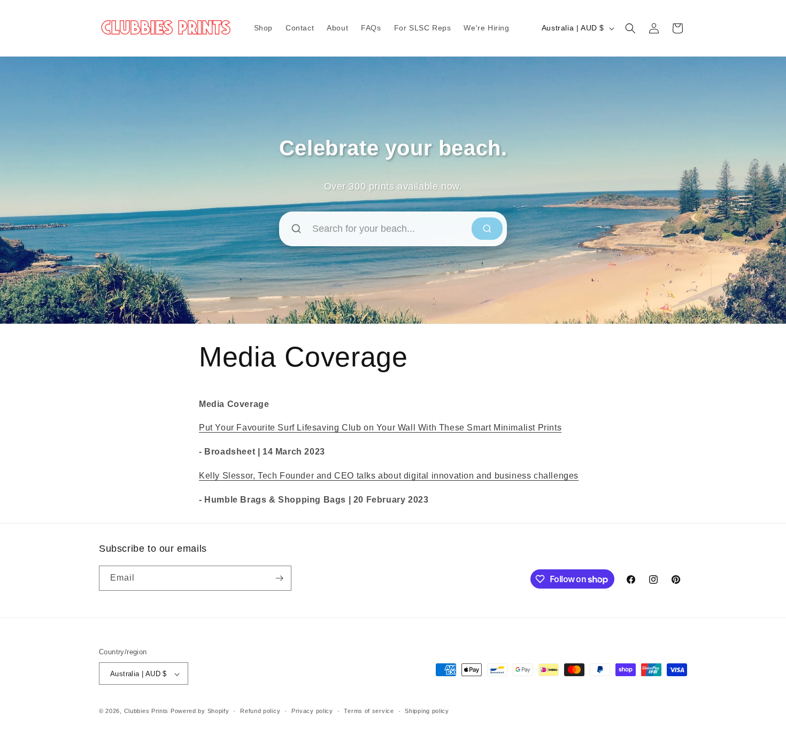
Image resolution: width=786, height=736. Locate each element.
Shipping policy (427, 711)
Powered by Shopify (200, 711)
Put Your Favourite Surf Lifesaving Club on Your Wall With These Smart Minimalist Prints (380, 428)
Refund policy (260, 711)
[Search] (487, 228)
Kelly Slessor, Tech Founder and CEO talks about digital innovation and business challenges (389, 475)
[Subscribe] (279, 578)
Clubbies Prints (146, 711)
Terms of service (369, 711)
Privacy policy (312, 711)
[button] (630, 28)
